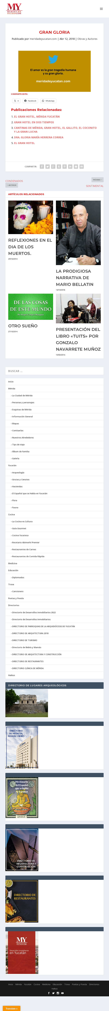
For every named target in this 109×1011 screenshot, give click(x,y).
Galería (15, 458)
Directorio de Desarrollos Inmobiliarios (31, 619)
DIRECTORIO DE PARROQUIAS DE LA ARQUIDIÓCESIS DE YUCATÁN (43, 626)
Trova (11, 584)
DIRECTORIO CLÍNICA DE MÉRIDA (28, 668)
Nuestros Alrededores (23, 437)
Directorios (13, 605)
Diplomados (18, 577)
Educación (13, 570)
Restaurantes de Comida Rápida (28, 556)
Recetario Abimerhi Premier (25, 542)
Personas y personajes (23, 402)
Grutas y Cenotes (20, 479)
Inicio (10, 381)
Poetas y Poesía (16, 598)
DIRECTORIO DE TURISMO (24, 640)
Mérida (11, 388)
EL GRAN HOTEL (24, 143)
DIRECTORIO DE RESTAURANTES (27, 661)
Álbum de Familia (20, 451)
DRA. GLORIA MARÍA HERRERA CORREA (38, 137)
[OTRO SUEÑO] (30, 307)
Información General (22, 416)
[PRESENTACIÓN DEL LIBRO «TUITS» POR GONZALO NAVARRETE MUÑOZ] (78, 308)
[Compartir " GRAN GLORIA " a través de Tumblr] (59, 166)
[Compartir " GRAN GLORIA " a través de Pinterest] (64, 166)
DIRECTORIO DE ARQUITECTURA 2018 (30, 633)
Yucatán (12, 465)
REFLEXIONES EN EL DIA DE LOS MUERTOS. (30, 247)
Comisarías (17, 430)
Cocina (11, 514)
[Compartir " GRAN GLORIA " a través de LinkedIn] (70, 166)
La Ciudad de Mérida (22, 395)
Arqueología (18, 472)
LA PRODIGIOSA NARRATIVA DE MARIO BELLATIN (74, 278)
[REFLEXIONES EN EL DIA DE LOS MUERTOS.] (30, 217)
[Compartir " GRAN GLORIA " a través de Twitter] (47, 166)
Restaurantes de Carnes (24, 549)
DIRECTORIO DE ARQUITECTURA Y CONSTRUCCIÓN (36, 654)
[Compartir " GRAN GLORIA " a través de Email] (76, 166)
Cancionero (17, 591)
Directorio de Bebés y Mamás (26, 647)
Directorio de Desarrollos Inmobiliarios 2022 (34, 612)
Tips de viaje (18, 444)
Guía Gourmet (19, 528)
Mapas (15, 423)
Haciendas (17, 486)
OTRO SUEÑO (22, 325)
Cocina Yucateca (20, 535)
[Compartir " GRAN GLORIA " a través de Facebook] (42, 166)
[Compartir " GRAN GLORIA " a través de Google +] (53, 166)
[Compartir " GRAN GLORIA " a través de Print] (81, 166)
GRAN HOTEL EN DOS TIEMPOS (34, 122)
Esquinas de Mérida (22, 409)
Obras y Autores (87, 39)
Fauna (15, 507)
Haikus (11, 675)
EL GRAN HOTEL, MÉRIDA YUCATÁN (37, 116)
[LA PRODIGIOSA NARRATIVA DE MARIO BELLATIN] (78, 233)
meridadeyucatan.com (43, 39)
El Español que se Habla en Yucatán (29, 493)
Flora (14, 500)
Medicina (12, 563)
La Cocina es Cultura (22, 521)
